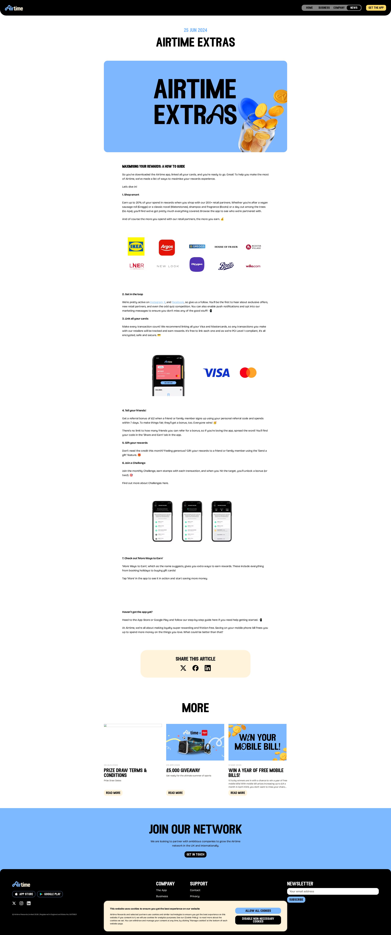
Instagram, (156, 302)
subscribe (296, 899)
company (339, 8)
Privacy (195, 896)
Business (162, 896)
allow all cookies (258, 910)
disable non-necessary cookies (258, 920)
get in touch (195, 854)
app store (26, 894)
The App (161, 890)
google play (52, 894)
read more (113, 792)
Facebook (178, 302)
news (353, 8)
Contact (195, 890)
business (324, 8)
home (309, 8)
